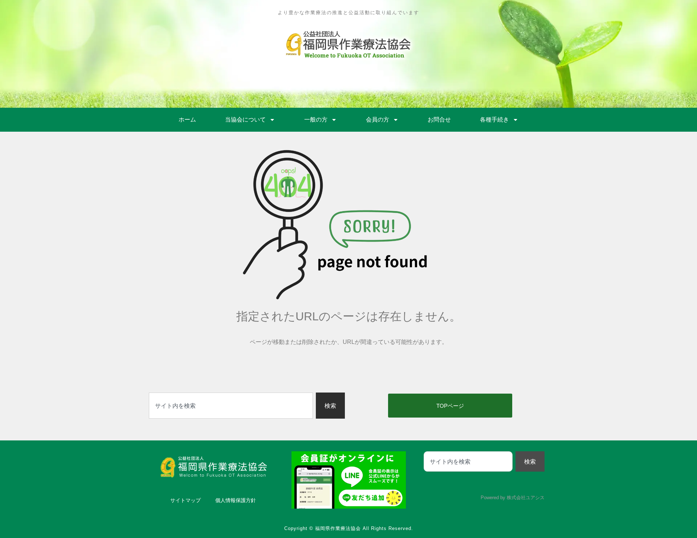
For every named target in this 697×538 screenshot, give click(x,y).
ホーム (187, 119)
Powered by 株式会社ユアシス (513, 497)
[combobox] (231, 406)
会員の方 (377, 119)
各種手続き (494, 119)
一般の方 (315, 119)
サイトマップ (185, 500)
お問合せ (439, 119)
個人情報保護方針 (235, 500)
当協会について (245, 119)
